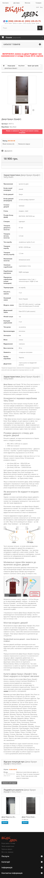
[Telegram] (7, 21)
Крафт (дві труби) (33, 65)
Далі (33, 110)
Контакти (5, 3)
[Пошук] (39, 28)
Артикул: (5, 124)
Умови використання (8, 846)
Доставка (17, 3)
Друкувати (8, 151)
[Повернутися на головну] (4, 66)
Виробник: (5, 127)
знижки (6, 691)
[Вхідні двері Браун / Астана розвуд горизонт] (26, 109)
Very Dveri (21, 65)
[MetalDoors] (22, 12)
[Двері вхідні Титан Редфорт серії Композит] (31, 806)
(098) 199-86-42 (16, 21)
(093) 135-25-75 (33, 21)
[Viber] (4, 21)
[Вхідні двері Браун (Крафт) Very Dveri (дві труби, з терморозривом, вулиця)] (16, 109)
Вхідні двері (11, 65)
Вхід (41, 7)
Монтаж (27, 3)
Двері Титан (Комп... (29, 817)
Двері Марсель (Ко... (9, 817)
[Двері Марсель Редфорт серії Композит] (11, 806)
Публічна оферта (7, 849)
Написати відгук (24, 144)
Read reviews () (8, 144)
